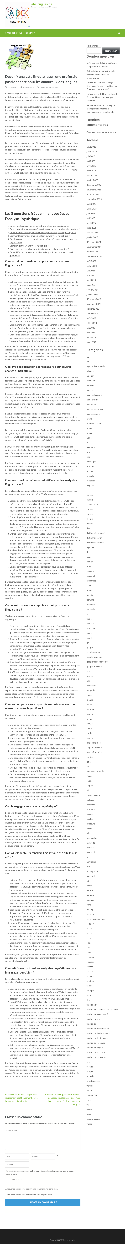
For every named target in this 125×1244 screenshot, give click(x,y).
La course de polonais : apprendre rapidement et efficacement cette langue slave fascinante (21, 1097)
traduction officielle (96, 1052)
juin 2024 (91, 270)
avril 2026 (91, 166)
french (90, 638)
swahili (90, 966)
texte (89, 995)
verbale (90, 1085)
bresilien (90, 466)
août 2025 (91, 204)
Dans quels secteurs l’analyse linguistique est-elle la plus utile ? (39, 249)
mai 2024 (91, 275)
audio (89, 437)
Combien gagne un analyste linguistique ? (29, 245)
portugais (91, 909)
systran (90, 971)
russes (90, 933)
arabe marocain (94, 423)
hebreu (90, 676)
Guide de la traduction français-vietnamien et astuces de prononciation (101, 74)
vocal (89, 1100)
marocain (91, 814)
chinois (90, 499)
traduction (91, 1024)
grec (89, 671)
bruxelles (91, 480)
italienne (90, 709)
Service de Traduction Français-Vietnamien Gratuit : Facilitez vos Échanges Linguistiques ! (102, 86)
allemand (91, 380)
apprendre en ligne (95, 409)
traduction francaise (96, 1043)
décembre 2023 (94, 299)
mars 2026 (91, 170)
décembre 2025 (94, 185)
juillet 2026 (92, 151)
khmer (89, 728)
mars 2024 (91, 285)
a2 (88, 361)
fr (87, 614)
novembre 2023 (94, 304)
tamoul (90, 985)
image (89, 695)
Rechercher (92, 45)
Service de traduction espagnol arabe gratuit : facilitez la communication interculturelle (101, 108)
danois (90, 523)
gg (88, 642)
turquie (90, 1071)
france (90, 633)
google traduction (95, 657)
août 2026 (91, 146)
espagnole (91, 580)
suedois (90, 962)
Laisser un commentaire (49, 87)
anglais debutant (94, 395)
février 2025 (92, 232)
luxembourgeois (94, 795)
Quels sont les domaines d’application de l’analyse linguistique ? (39, 226)
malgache (91, 804)
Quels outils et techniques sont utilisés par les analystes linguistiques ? (43, 232)
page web (91, 876)
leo (88, 766)
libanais (90, 776)
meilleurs (91, 828)
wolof (89, 1109)
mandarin (91, 809)
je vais (89, 719)
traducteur (92, 1004)
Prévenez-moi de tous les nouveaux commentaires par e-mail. (32, 1189)
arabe (89, 418)
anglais (90, 390)
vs (88, 1105)
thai (88, 1000)
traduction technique (96, 1057)
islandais (90, 700)
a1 (88, 356)
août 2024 (91, 261)
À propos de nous (13, 33)
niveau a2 (91, 847)
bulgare (90, 485)
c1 (88, 490)
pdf (88, 881)
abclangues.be (41, 4)
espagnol (91, 576)
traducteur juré (93, 1019)
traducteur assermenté (97, 1014)
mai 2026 (91, 161)
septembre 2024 (94, 256)
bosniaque (91, 461)
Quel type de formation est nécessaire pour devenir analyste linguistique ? (45, 229)
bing (88, 457)
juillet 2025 (92, 208)
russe (89, 928)
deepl (89, 528)
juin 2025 (91, 213)
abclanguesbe (28, 87)
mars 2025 (91, 227)
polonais (90, 900)
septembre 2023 (94, 313)
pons (89, 904)
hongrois (91, 690)
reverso (90, 914)
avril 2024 (91, 280)
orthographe (92, 871)
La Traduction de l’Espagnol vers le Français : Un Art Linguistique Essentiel (102, 97)
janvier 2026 (92, 180)
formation (91, 609)
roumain (90, 923)
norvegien (91, 862)
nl (87, 857)
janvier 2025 (92, 237)
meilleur (90, 819)
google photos (93, 652)
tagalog (90, 976)
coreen (90, 509)
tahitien (90, 981)
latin (89, 761)
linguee (90, 785)
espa (89, 566)
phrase (90, 890)
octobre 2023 (93, 308)
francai (90, 619)
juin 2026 (91, 156)
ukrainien (91, 1076)
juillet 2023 (92, 323)
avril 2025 (91, 223)
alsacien (90, 385)
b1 (88, 442)
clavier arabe (92, 504)
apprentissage (93, 414)
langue (90, 738)
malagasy (91, 800)
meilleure (91, 823)
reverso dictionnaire (96, 919)
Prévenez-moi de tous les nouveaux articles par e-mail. (29, 1194)
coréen (90, 514)
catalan (90, 495)
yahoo (89, 1124)
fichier (89, 590)
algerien (90, 376)
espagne (90, 571)
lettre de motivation (96, 771)
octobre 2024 (93, 251)
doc (88, 552)
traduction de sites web (97, 1038)
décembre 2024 (94, 242)
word (89, 1114)
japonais (90, 714)
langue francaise (94, 752)
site (88, 947)
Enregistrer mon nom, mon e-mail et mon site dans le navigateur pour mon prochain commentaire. (40, 1172)
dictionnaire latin (94, 538)
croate (90, 518)
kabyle (90, 723)
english (90, 561)
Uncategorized (93, 1081)
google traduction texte (97, 661)
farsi (89, 585)
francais (90, 623)
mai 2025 (91, 218)
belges (90, 452)
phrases (90, 895)
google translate (94, 666)
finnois (90, 595)
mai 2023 (91, 332)
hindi (89, 680)
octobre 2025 (93, 194)
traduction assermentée (98, 1028)
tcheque (90, 990)
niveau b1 (91, 852)
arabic (89, 428)
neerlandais (92, 838)
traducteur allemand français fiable (102, 1009)
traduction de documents (98, 1033)
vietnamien (92, 1095)
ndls (88, 833)
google (90, 647)
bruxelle (90, 476)
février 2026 (92, 175)
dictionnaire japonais (96, 533)
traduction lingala (95, 1047)
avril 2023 (91, 337)
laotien (90, 757)
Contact (30, 33)
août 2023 (91, 318)
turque (90, 1066)
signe (89, 943)
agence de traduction (96, 366)
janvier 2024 (92, 294)
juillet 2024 (92, 266)
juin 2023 (91, 328)
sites (89, 952)
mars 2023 (91, 342)
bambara (91, 447)
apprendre (91, 404)
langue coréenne (94, 747)
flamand (90, 599)
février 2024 (92, 289)
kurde (89, 733)
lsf (88, 790)
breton (90, 471)
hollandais (91, 685)
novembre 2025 (94, 189)
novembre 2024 (94, 247)
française (91, 628)
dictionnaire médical (96, 542)
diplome (90, 547)
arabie (89, 433)
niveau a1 (91, 842)
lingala (90, 781)
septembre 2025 (94, 199)
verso (89, 1090)
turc (88, 1062)
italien (89, 704)
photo (89, 885)
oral (88, 866)
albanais (90, 371)
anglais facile (92, 399)
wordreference (93, 1119)
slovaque (91, 957)
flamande (91, 604)
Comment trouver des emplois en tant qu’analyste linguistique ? (39, 235)
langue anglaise (94, 742)
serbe (89, 938)
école (89, 557)
